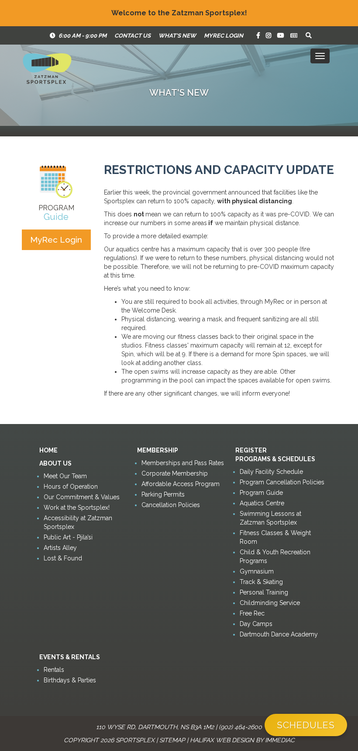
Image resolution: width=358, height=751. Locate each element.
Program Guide (261, 492)
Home (48, 450)
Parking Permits (163, 494)
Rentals (54, 669)
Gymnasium (257, 571)
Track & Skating (261, 581)
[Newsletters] (293, 35)
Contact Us (132, 35)
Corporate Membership (174, 473)
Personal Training (264, 592)
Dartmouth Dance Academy (279, 634)
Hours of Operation (71, 486)
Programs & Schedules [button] (275, 458)
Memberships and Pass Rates (182, 462)
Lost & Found (63, 558)
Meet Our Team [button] (65, 476)
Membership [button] (157, 450)
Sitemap (172, 740)
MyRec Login (223, 35)
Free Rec (252, 613)
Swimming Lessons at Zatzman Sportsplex (270, 518)
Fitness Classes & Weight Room (275, 537)
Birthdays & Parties (70, 680)
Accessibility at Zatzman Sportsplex (78, 522)
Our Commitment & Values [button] (82, 497)
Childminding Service (270, 602)
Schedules (306, 725)
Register (251, 450)
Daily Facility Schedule (271, 471)
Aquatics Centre (262, 503)
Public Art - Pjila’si (68, 537)
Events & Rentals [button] (69, 657)
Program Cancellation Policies (282, 482)
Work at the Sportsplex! (77, 507)
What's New (177, 35)
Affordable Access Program (180, 483)
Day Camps (256, 623)
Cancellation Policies (170, 504)
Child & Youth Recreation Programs (275, 556)
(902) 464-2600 (240, 726)
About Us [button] (55, 463)
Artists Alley (60, 547)
